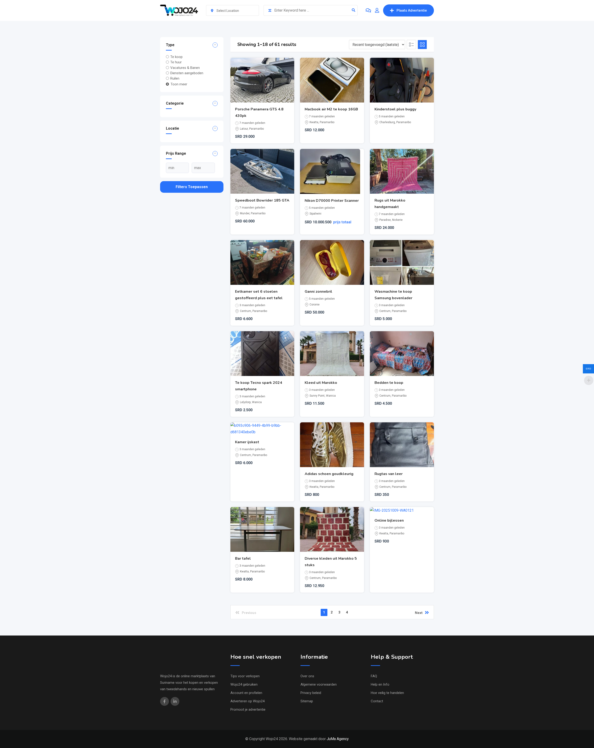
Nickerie (397, 220)
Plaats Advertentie (412, 10)
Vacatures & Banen (185, 67)
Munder (244, 213)
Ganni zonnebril (318, 291)
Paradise (385, 220)
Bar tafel (243, 558)
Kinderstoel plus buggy (395, 109)
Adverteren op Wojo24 (247, 701)
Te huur (176, 62)
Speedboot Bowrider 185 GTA (262, 200)
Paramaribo (256, 128)
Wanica (257, 402)
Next (419, 613)
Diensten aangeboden (186, 73)
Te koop (176, 57)
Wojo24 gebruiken (244, 684)
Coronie (315, 304)
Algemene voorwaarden (318, 684)
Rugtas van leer (388, 473)
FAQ (374, 676)
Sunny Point (317, 395)
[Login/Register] (377, 10)
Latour (244, 128)
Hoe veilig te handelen (387, 693)
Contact (377, 701)
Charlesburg (387, 122)
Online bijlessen (389, 520)
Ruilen (174, 78)
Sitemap (306, 701)
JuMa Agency (338, 739)
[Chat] (368, 10)
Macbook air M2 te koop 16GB (331, 109)
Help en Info (380, 684)
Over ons (307, 676)
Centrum (245, 311)
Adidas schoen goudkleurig (329, 473)
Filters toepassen (192, 187)
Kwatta (314, 122)
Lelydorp (245, 402)
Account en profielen (246, 693)
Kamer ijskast (247, 442)
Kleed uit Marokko (321, 382)
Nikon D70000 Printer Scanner (332, 200)
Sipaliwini (315, 213)
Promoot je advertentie (247, 709)
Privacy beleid (310, 693)
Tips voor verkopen (245, 676)
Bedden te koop (388, 382)
